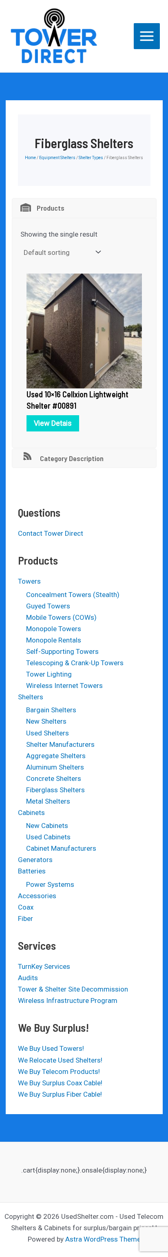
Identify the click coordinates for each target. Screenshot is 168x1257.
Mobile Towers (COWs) (61, 617)
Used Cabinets (48, 837)
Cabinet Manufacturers (61, 848)
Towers (29, 581)
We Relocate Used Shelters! (60, 1060)
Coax (25, 907)
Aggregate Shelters (56, 756)
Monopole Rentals (53, 640)
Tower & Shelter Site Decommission (73, 989)
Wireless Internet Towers (64, 685)
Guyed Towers (48, 606)
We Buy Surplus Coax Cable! (60, 1083)
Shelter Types (91, 157)
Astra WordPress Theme (103, 1239)
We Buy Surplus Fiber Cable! (60, 1094)
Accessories (37, 896)
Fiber (25, 918)
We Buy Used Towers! (51, 1048)
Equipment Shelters (57, 157)
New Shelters (46, 721)
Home (30, 157)
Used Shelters (47, 733)
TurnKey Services (44, 966)
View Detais (53, 423)
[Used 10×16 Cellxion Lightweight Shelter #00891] (84, 330)
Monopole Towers (53, 629)
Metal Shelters (48, 801)
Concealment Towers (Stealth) (72, 595)
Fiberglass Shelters (55, 790)
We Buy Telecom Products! (59, 1071)
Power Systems (50, 884)
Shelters (30, 697)
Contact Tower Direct (50, 533)
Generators (35, 860)
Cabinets (31, 813)
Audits (28, 978)
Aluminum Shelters (55, 767)
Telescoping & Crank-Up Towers (75, 663)
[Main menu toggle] (147, 36)
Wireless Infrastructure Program (67, 1000)
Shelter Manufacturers (60, 744)
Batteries (32, 871)
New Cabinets (47, 825)
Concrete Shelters (53, 778)
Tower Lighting (49, 674)
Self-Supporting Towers (62, 651)
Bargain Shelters (51, 710)
